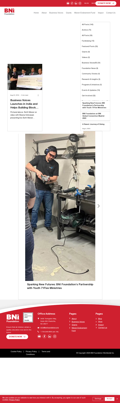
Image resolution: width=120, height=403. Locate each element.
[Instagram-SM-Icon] (79, 3)
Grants (74, 325)
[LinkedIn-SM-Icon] (75, 3)
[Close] (117, 399)
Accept (109, 399)
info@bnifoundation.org (49, 328)
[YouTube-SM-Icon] (67, 3)
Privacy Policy (31, 352)
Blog (100, 319)
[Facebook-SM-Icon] (71, 3)
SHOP (94, 3)
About (74, 319)
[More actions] (39, 95)
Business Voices (78, 322)
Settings (98, 399)
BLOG (86, 3)
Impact (101, 325)
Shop (100, 322)
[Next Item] (99, 206)
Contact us (102, 328)
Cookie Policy (16, 352)
